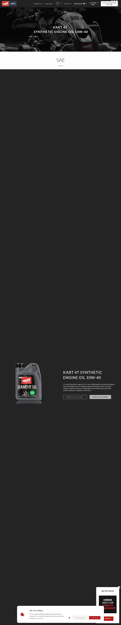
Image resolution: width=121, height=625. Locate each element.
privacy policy (38, 618)
